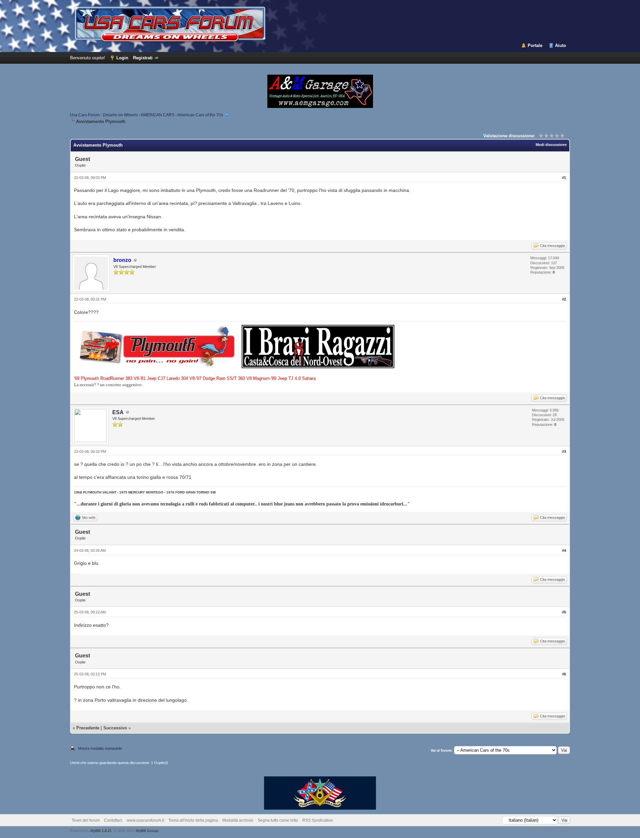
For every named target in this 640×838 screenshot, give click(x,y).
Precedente (87, 727)
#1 (564, 178)
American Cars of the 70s (200, 115)
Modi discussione (551, 145)
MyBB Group (147, 831)
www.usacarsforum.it (145, 820)
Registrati (143, 57)
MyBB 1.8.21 (101, 831)
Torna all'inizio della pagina (193, 820)
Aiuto (560, 45)
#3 (564, 451)
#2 (564, 299)
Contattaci (113, 820)
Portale (535, 45)
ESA (118, 412)
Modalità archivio (237, 820)
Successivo (115, 727)
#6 (564, 674)
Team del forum (86, 820)
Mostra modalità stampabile (100, 748)
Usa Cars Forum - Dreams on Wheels (104, 115)
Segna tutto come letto (278, 820)
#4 (564, 550)
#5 (564, 612)
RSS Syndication (317, 820)
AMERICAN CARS (157, 115)
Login (122, 57)
